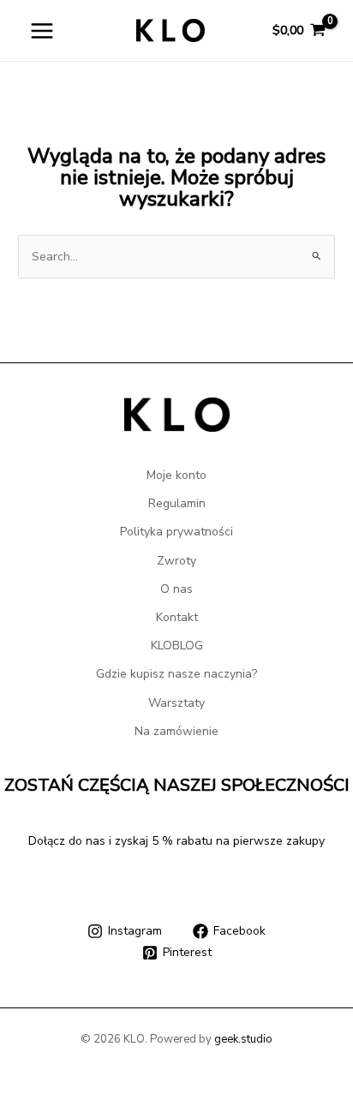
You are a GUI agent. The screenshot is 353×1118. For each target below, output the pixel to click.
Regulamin (177, 503)
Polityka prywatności (176, 531)
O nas (176, 589)
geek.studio (243, 1039)
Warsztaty (176, 703)
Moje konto (176, 475)
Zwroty (176, 561)
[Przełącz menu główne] (42, 30)
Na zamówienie (176, 731)
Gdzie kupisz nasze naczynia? (176, 674)
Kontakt (177, 617)
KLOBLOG (177, 645)
